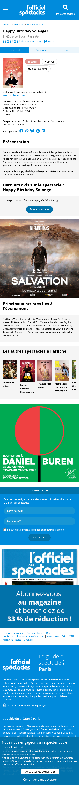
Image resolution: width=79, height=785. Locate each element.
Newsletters (53, 636)
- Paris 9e (21, 36)
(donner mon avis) (31, 41)
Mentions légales (12, 639)
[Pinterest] (37, 131)
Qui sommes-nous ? (13, 633)
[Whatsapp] (27, 131)
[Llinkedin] (43, 131)
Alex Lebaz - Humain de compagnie (61, 387)
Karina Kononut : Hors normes (27, 389)
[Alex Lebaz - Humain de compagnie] (62, 370)
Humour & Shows (23, 174)
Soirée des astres (8, 384)
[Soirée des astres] (10, 369)
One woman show (33, 101)
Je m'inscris (39, 537)
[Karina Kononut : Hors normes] (27, 371)
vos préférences (13, 761)
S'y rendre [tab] (41, 50)
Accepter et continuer (40, 771)
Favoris (50, 41)
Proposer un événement (30, 636)
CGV (64, 636)
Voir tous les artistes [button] (14, 95)
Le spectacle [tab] (14, 50)
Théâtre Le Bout (18, 104)
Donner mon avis (39, 209)
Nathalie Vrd (10, 319)
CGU (71, 636)
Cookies (28, 639)
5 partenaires (26, 757)
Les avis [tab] (67, 50)
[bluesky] (32, 131)
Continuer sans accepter (40, 780)
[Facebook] (21, 131)
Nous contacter (35, 633)
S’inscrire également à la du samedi (35, 529)
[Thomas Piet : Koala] (44, 370)
